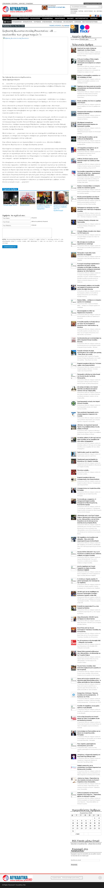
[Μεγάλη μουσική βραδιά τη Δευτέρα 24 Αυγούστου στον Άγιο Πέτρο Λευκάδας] (73, 201)
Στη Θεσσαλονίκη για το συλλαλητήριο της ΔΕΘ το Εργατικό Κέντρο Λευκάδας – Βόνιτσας (89, 339)
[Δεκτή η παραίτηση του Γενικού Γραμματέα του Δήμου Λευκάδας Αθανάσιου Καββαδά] (73, 570)
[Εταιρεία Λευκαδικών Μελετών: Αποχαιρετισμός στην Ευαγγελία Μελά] (73, 482)
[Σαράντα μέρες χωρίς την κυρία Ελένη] (73, 456)
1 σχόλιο (88, 305)
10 (73, 823)
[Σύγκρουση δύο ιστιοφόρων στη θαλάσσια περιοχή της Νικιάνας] (73, 116)
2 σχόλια (89, 432)
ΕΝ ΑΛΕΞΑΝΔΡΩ (68, 22)
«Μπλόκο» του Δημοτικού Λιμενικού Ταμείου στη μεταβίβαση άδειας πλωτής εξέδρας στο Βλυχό (88, 426)
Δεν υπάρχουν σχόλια (88, 53)
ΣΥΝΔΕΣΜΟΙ (29, 3)
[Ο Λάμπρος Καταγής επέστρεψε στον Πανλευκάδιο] (73, 224)
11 (77, 823)
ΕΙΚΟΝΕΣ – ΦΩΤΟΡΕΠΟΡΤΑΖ (77, 18)
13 (86, 823)
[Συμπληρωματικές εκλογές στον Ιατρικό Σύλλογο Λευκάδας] (73, 406)
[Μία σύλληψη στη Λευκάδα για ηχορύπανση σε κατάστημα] (73, 246)
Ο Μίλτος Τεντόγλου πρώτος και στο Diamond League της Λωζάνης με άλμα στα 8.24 (88, 160)
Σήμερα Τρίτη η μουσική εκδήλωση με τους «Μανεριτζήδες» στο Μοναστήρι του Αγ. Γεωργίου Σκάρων (88, 653)
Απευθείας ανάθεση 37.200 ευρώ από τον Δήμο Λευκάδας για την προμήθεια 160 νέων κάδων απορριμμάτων (89, 439)
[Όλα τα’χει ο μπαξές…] (73, 474)
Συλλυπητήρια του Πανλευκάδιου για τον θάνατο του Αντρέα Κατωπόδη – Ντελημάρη (88, 733)
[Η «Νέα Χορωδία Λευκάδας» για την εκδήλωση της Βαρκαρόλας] (73, 141)
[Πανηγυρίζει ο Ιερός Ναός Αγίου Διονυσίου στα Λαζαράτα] (73, 257)
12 (81, 823)
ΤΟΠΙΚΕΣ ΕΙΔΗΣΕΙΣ (10, 18)
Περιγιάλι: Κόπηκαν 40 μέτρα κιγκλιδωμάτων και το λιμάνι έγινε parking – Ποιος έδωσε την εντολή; (89, 352)
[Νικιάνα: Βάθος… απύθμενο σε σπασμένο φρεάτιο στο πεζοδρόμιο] (73, 304)
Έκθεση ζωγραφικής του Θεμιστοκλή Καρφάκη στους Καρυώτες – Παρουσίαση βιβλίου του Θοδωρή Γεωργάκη (89, 794)
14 (90, 823)
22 (94, 826)
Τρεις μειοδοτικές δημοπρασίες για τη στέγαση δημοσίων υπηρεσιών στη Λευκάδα (87, 414)
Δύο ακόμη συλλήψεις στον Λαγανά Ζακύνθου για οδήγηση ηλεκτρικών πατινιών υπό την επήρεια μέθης (87, 388)
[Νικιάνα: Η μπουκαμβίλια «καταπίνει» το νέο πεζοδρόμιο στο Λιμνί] (73, 80)
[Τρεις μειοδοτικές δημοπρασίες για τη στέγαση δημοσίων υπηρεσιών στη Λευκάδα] (73, 416)
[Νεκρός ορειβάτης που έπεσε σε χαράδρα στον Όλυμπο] (73, 105)
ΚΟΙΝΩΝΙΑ (77, 22)
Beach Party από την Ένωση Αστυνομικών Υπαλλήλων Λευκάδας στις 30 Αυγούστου (89, 629)
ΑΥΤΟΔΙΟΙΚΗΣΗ (17, 22)
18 (77, 826)
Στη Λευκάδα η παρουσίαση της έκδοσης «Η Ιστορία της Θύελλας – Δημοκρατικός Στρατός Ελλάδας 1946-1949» (88, 173)
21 (90, 826)
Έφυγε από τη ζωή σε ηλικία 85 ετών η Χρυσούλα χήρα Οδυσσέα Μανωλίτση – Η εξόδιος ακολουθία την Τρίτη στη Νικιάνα (89, 680)
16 (99, 823)
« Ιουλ (77, 834)
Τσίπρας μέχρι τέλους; (10, 205)
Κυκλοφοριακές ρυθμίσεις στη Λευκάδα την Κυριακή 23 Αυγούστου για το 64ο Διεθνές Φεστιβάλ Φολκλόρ (88, 287)
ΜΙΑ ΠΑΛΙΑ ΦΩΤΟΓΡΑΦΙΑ (90, 22)
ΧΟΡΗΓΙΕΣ (22, 3)
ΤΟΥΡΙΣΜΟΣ (37, 22)
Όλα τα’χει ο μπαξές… (83, 470)
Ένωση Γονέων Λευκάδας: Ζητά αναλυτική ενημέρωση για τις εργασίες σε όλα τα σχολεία (89, 667)
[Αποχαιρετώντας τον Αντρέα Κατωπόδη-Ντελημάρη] (73, 492)
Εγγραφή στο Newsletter (79, 850)
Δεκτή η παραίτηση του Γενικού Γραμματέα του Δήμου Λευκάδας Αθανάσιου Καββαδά (86, 568)
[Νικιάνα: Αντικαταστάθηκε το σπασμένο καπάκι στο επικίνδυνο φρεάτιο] (73, 190)
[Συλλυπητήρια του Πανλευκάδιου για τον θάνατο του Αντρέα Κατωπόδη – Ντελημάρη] (73, 735)
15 (94, 823)
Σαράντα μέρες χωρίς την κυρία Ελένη (88, 452)
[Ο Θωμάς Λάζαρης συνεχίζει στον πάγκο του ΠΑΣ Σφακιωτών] (73, 235)
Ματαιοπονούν (24, 205)
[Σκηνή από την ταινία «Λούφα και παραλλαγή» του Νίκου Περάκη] (73, 52)
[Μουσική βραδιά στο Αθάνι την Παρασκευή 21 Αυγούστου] (73, 315)
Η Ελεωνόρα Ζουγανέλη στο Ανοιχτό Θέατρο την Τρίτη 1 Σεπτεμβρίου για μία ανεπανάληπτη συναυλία (88, 718)
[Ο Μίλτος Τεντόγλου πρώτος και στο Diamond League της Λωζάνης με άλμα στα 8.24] (73, 163)
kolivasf (66, 25)
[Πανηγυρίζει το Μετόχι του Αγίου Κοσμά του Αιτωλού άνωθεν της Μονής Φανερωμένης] (73, 378)
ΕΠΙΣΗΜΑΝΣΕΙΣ (52, 5)
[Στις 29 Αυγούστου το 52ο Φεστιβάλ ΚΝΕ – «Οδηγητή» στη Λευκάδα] (73, 645)
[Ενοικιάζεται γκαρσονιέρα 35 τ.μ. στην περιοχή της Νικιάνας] (73, 610)
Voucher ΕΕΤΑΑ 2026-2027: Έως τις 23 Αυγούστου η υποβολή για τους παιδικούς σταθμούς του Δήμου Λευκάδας (89, 553)
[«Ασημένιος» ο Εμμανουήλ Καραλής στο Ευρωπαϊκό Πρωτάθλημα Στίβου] (73, 759)
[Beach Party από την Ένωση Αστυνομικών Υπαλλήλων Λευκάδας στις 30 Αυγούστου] (73, 632)
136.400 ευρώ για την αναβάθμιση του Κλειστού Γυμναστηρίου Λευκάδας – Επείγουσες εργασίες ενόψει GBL (88, 593)
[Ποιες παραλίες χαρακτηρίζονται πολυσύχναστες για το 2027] (73, 748)
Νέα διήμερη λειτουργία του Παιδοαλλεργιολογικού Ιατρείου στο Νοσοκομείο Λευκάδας (87, 124)
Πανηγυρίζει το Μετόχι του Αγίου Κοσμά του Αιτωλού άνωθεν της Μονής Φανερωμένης (88, 376)
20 (86, 826)
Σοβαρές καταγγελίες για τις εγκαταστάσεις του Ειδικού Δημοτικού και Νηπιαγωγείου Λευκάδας (89, 767)
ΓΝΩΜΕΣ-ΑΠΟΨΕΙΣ (55, 25)
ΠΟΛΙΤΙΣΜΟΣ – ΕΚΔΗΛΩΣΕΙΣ (29, 18)
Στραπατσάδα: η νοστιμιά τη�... (57, 7)
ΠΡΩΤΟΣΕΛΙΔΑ (57, 22)
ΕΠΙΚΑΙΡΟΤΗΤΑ (27, 22)
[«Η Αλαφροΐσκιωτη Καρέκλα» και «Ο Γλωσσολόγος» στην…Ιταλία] (73, 152)
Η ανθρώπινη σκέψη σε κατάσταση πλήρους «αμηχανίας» (44, 206)
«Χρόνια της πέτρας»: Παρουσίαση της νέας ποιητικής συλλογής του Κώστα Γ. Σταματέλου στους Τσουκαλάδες (88, 780)
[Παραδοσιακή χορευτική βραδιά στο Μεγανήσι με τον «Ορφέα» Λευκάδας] (73, 463)
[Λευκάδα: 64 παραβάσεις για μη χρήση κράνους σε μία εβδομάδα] (73, 710)
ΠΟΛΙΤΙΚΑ (94, 18)
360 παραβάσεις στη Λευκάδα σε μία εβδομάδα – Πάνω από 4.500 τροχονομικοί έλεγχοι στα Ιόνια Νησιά (88, 539)
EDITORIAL (14, 3)
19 (81, 826)
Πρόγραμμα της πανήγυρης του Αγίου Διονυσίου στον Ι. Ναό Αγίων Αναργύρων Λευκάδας (89, 209)
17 (73, 826)
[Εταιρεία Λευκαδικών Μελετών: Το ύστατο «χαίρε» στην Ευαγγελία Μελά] (73, 367)
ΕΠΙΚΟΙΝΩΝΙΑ (7, 3)
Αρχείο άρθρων (75, 39)
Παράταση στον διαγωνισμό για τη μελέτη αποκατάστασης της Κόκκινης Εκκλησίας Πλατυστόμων (37, 15)
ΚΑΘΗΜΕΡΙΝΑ (47, 18)
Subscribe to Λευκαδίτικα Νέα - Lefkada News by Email (86, 844)
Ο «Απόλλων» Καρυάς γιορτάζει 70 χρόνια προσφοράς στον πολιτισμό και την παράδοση (88, 580)
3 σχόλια (88, 358)
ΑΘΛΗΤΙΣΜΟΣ (60, 18)
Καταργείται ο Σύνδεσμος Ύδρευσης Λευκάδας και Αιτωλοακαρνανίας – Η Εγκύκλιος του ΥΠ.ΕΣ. (87, 694)
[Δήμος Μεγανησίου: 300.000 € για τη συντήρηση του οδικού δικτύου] (73, 621)
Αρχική (8, 22)
